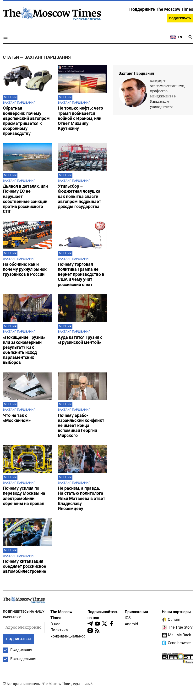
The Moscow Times (61, 615)
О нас (55, 624)
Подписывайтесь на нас (102, 615)
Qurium (174, 619)
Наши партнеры (176, 612)
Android (131, 624)
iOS (128, 618)
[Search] (190, 37)
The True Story (180, 627)
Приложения (136, 612)
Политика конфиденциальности (69, 633)
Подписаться (18, 639)
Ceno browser (179, 643)
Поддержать (180, 18)
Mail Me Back (179, 635)
